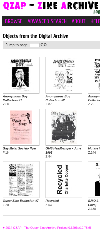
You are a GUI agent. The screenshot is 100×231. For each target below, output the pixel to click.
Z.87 (58, 100)
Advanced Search (47, 21)
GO (44, 45)
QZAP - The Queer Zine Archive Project (40, 227)
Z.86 (15, 100)
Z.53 (52, 202)
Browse (13, 21)
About (79, 21)
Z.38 (21, 202)
